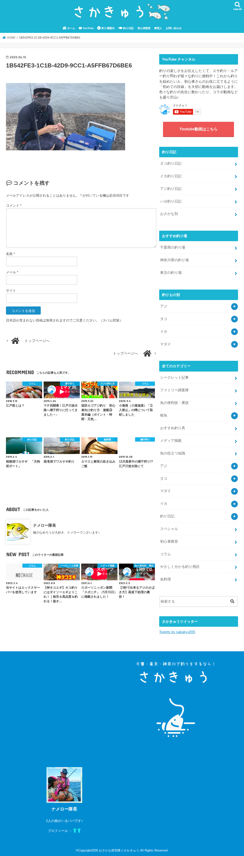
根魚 (163, 415)
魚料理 (165, 579)
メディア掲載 (171, 441)
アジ (163, 306)
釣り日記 (128, 28)
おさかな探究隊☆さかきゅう (119, 850)
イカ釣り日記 (171, 176)
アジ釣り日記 (171, 189)
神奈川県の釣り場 (174, 260)
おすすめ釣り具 (172, 428)
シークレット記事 (174, 377)
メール (12, 272)
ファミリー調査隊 (174, 390)
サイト (11, 290)
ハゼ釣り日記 (171, 201)
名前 (10, 254)
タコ (163, 319)
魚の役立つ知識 (172, 453)
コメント (13, 205)
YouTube (88, 28)
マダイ (165, 344)
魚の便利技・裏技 (174, 403)
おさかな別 (169, 214)
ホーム (70, 28)
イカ (163, 331)
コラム (165, 554)
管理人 (158, 28)
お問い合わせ (174, 28)
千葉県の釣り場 (172, 247)
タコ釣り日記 (171, 163)
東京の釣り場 (171, 273)
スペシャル (169, 529)
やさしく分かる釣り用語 (179, 567)
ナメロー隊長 (44, 525)
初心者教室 (144, 28)
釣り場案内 (108, 28)
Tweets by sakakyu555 (177, 632)
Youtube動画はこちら (198, 129)
